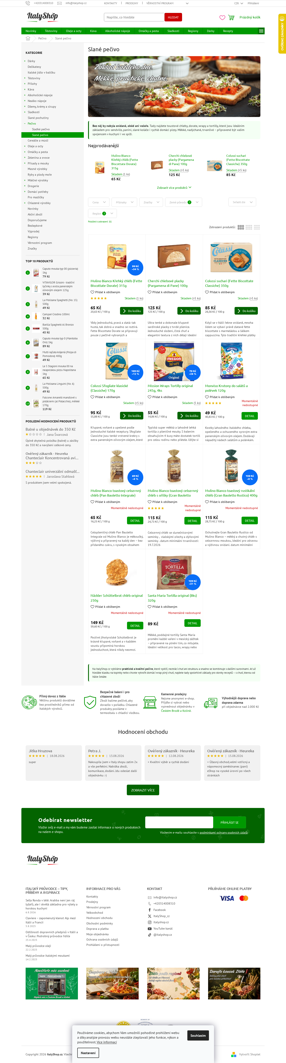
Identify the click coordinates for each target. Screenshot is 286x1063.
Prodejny (132, 3)
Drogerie (33, 186)
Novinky (33, 209)
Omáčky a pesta (38, 152)
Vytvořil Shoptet (249, 1054)
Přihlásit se (230, 822)
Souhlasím (198, 1035)
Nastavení (88, 1053)
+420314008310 (164, 903)
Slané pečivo (40, 135)
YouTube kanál (163, 928)
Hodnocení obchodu (143, 732)
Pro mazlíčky (36, 197)
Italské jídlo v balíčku (41, 72)
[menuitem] (30, 31)
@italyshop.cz (162, 935)
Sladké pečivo (41, 129)
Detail (249, 416)
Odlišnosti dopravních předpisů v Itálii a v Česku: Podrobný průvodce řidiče (52, 934)
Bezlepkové (35, 226)
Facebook (159, 910)
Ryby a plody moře (40, 174)
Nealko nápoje (37, 101)
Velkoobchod (94, 913)
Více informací (107, 1042)
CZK (237, 3)
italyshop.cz (161, 922)
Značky (32, 248)
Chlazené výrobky (39, 203)
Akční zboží (35, 214)
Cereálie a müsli (38, 140)
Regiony (33, 237)
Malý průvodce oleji (38, 946)
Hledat (173, 17)
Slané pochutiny (38, 118)
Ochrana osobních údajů (102, 939)
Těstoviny (34, 78)
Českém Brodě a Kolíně (176, 711)
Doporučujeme (37, 220)
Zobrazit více (143, 790)
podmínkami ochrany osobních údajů (224, 832)
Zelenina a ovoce (39, 158)
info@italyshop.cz (165, 897)
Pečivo (32, 123)
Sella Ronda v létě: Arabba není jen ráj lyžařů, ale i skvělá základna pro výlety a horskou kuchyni (51, 904)
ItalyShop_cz (161, 916)
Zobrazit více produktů (172, 187)
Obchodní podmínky (99, 923)
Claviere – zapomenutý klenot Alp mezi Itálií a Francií (51, 920)
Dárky (31, 61)
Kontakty (110, 3)
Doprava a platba (97, 929)
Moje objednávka (97, 934)
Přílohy (32, 84)
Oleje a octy (35, 146)
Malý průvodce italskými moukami (48, 956)
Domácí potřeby (38, 192)
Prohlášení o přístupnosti (102, 945)
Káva (31, 89)
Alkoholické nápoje (40, 95)
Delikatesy (34, 67)
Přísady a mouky (38, 163)
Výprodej (33, 231)
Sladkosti (34, 112)
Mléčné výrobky (38, 180)
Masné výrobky (37, 169)
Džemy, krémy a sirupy (42, 106)
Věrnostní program (159, 3)
